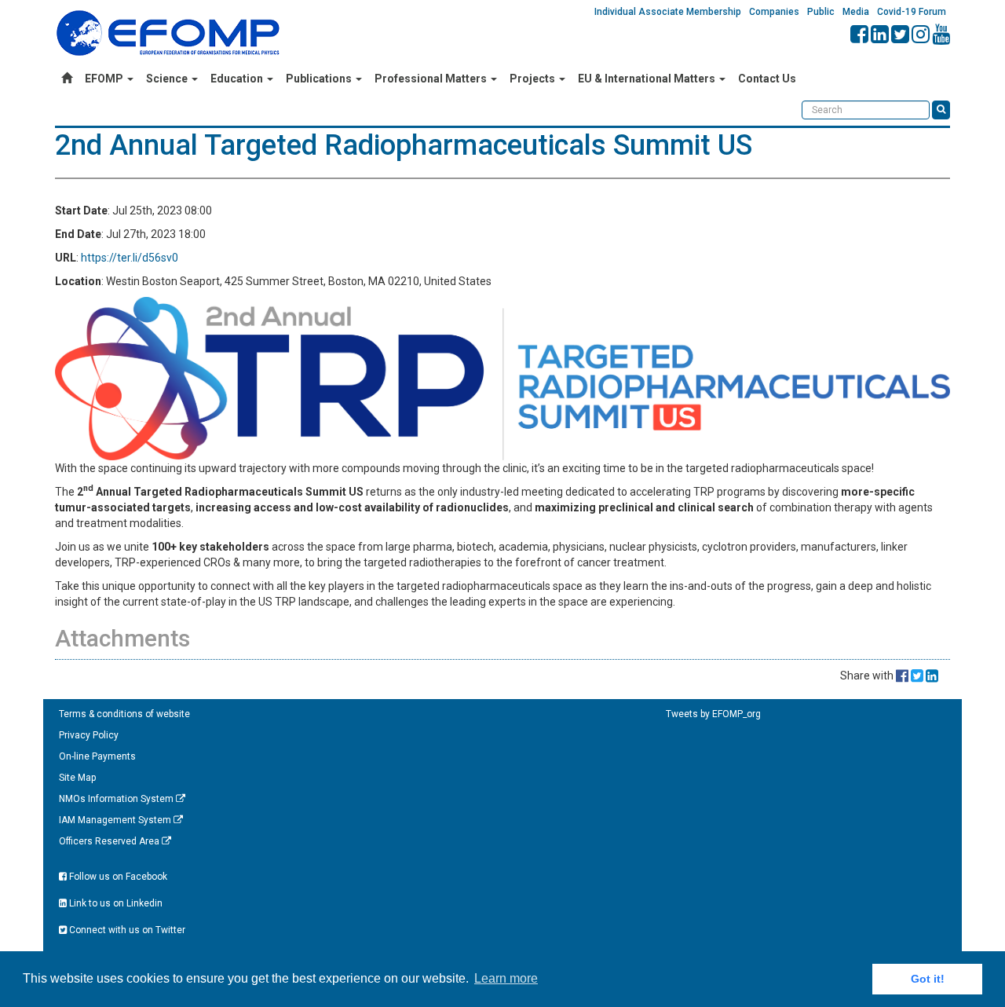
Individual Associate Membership (667, 11)
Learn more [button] (506, 978)
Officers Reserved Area (110, 841)
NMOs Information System (117, 798)
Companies (774, 11)
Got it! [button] (928, 978)
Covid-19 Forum (911, 11)
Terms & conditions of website (124, 714)
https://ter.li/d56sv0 (129, 257)
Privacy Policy (89, 735)
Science (168, 78)
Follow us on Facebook (117, 876)
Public (821, 11)
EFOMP (105, 78)
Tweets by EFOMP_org (713, 714)
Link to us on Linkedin (115, 903)
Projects (533, 78)
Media (855, 11)
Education (237, 78)
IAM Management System (116, 820)
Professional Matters (432, 78)
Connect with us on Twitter (126, 930)
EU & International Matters (648, 78)
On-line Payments (97, 756)
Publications (320, 78)
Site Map (77, 777)
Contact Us (767, 78)
